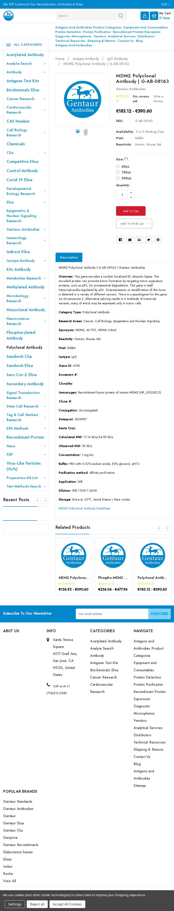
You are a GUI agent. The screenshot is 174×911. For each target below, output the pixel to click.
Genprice (10, 837)
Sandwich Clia (19, 356)
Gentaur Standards (17, 801)
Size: (122, 159)
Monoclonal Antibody (26, 310)
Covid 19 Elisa (19, 180)
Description (69, 257)
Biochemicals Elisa (23, 90)
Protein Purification (97, 32)
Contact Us (126, 41)
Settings (14, 904)
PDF (10, 454)
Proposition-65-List (22, 477)
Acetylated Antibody (25, 55)
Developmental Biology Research (21, 191)
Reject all (37, 904)
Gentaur (9, 816)
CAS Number (18, 121)
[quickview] (79, 561)
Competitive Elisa (22, 161)
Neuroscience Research (18, 321)
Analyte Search (19, 63)
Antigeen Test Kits (23, 81)
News (11, 446)
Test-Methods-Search (24, 486)
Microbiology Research (17, 298)
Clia (10, 152)
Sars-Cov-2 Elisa (22, 375)
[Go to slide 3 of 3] (37, 500)
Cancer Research (21, 98)
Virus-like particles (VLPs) (24, 466)
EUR (165, 4)
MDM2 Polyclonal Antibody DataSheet (84, 508)
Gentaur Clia (13, 830)
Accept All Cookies (67, 904)
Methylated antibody (26, 287)
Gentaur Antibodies (23, 229)
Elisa (10, 202)
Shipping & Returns (101, 41)
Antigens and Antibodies (73, 45)
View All (9, 881)
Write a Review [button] (158, 99)
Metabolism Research (24, 278)
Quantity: (123, 185)
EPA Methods (17, 428)
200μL (127, 178)
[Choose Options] (68, 561)
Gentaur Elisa (13, 823)
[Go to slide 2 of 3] (46, 500)
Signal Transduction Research (23, 395)
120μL (126, 172)
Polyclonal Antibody (24, 347)
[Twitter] (149, 240)
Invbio (8, 866)
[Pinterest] (158, 240)
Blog (139, 41)
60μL (126, 166)
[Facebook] (120, 240)
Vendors (100, 36)
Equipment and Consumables (145, 27)
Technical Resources (70, 41)
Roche (8, 873)
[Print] (139, 240)
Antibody (14, 72)
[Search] (120, 15)
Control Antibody (22, 170)
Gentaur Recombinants (20, 844)
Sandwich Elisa (20, 365)
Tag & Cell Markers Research (22, 417)
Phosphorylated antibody (21, 335)
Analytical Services (122, 36)
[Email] (130, 240)
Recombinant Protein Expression (136, 32)
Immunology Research (17, 240)
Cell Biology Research (17, 133)
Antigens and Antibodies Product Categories (88, 27)
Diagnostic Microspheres (73, 36)
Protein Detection (68, 32)
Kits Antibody (19, 269)
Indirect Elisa (18, 252)
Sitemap (140, 785)
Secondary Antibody (25, 384)
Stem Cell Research (23, 406)
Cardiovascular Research (19, 110)
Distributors (146, 36)
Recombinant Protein (25, 437)
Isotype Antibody (21, 260)
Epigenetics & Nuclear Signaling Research (21, 215)
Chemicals (16, 144)
